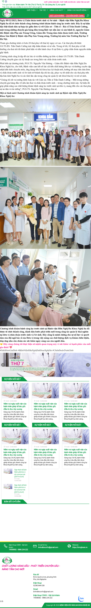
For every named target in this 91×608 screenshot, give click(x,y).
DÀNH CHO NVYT (56, 10)
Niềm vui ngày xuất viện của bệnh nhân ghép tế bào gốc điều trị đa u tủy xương (15, 406)
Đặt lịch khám (57, 16)
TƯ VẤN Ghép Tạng (75, 16)
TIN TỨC (42, 10)
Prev (3, 365)
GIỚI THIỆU (31, 10)
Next (88, 365)
